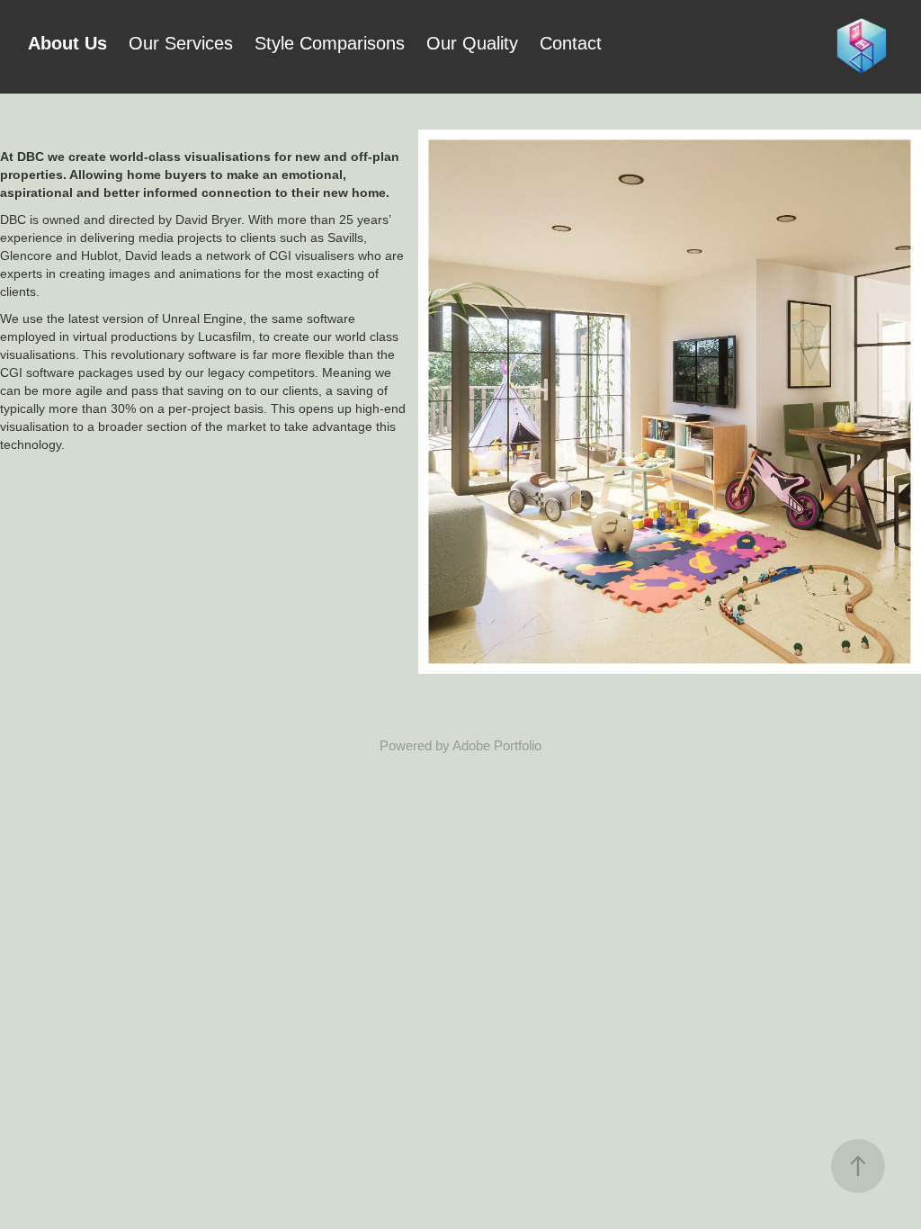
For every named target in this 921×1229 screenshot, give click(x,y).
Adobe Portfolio (496, 745)
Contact (571, 43)
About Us (67, 43)
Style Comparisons (330, 43)
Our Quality (472, 43)
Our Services (181, 43)
